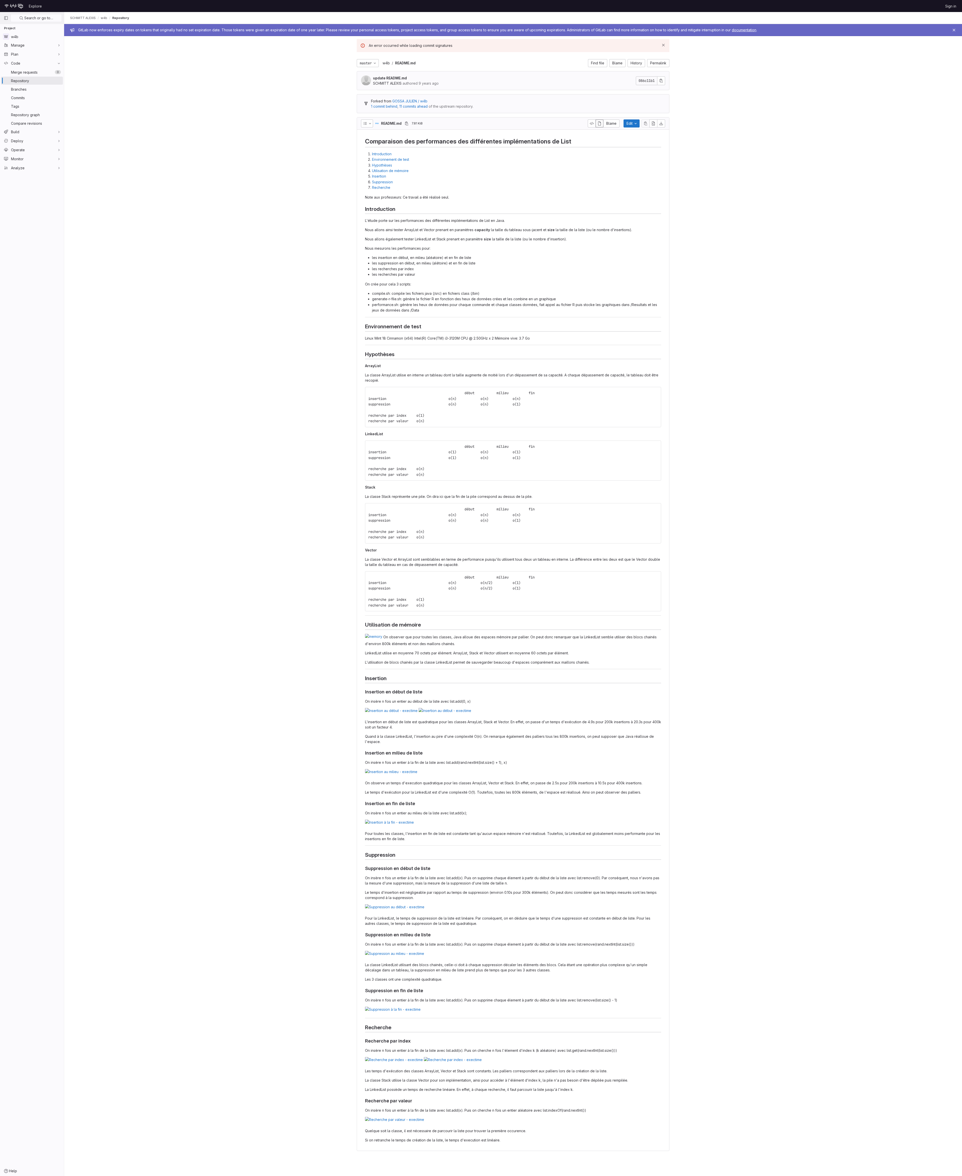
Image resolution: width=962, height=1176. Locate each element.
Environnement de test (390, 159)
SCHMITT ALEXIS (83, 18)
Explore (35, 6)
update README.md (390, 78)
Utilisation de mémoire (390, 171)
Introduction (382, 154)
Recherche (381, 187)
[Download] (661, 123)
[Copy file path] (407, 123)
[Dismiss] (663, 45)
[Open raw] (653, 123)
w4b (386, 63)
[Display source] (592, 123)
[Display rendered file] (599, 123)
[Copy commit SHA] (661, 80)
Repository (120, 18)
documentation (744, 30)
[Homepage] (14, 6)
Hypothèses (382, 165)
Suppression (382, 182)
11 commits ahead (413, 106)
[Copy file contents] (646, 123)
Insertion (379, 176)
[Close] (954, 30)
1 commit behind (384, 106)
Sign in (950, 6)
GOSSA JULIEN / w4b (409, 101)
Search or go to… (38, 18)
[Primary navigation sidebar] (6, 18)
